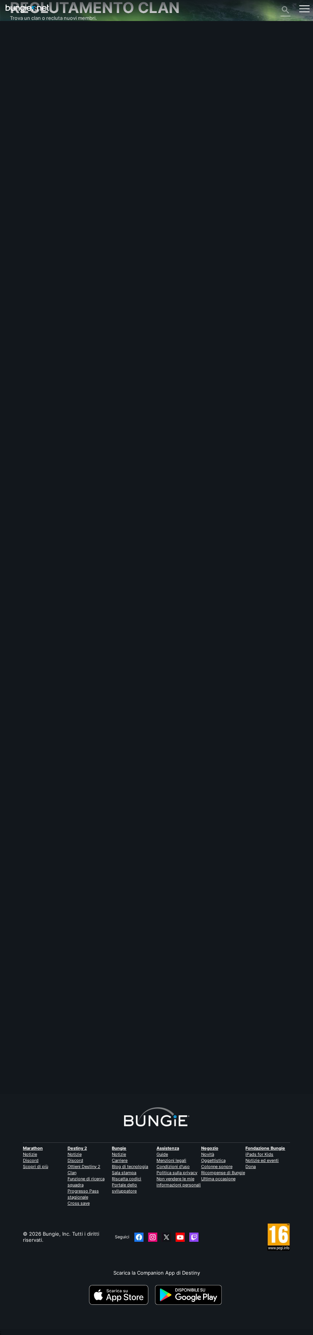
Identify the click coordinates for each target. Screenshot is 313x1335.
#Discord (37, 718)
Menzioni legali (171, 1160)
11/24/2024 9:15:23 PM (67, 755)
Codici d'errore (31, 77)
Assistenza (27, 71)
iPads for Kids (259, 1154)
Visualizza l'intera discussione (45, 742)
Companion (27, 107)
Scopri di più (35, 1166)
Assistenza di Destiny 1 (41, 138)
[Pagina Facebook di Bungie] (139, 1237)
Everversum (28, 89)
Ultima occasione (218, 1178)
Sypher (18, 1066)
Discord (31, 1160)
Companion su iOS (36, 113)
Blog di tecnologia (130, 1166)
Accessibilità (29, 101)
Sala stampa (124, 1172)
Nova (16, 553)
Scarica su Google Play (189, 1295)
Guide (162, 1154)
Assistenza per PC (36, 126)
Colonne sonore (216, 1166)
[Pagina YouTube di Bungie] (180, 1237)
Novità (207, 1154)
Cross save (79, 1203)
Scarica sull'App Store (121, 1295)
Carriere (119, 1160)
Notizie (30, 1154)
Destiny (27, 8)
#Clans (18, 718)
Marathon (33, 1148)
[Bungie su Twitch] (193, 1237)
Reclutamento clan (36, 150)
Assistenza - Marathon (41, 168)
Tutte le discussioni (37, 34)
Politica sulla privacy (176, 1172)
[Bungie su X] (166, 1237)
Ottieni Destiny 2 (84, 1166)
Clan (72, 1172)
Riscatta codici (126, 1178)
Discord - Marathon (37, 175)
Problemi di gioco (34, 95)
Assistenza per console (42, 132)
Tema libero (28, 162)
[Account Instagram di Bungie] (152, 1237)
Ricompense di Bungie (223, 1172)
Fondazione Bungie (265, 1148)
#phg (79, 718)
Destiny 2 (25, 40)
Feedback (25, 46)
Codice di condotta (34, 182)
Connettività (28, 83)
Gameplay (25, 65)
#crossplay (60, 718)
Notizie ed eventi (262, 1160)
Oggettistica (213, 1160)
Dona (250, 1166)
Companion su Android (41, 120)
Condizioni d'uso (173, 1166)
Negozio (209, 1148)
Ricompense (28, 52)
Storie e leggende (35, 58)
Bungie (119, 1148)
